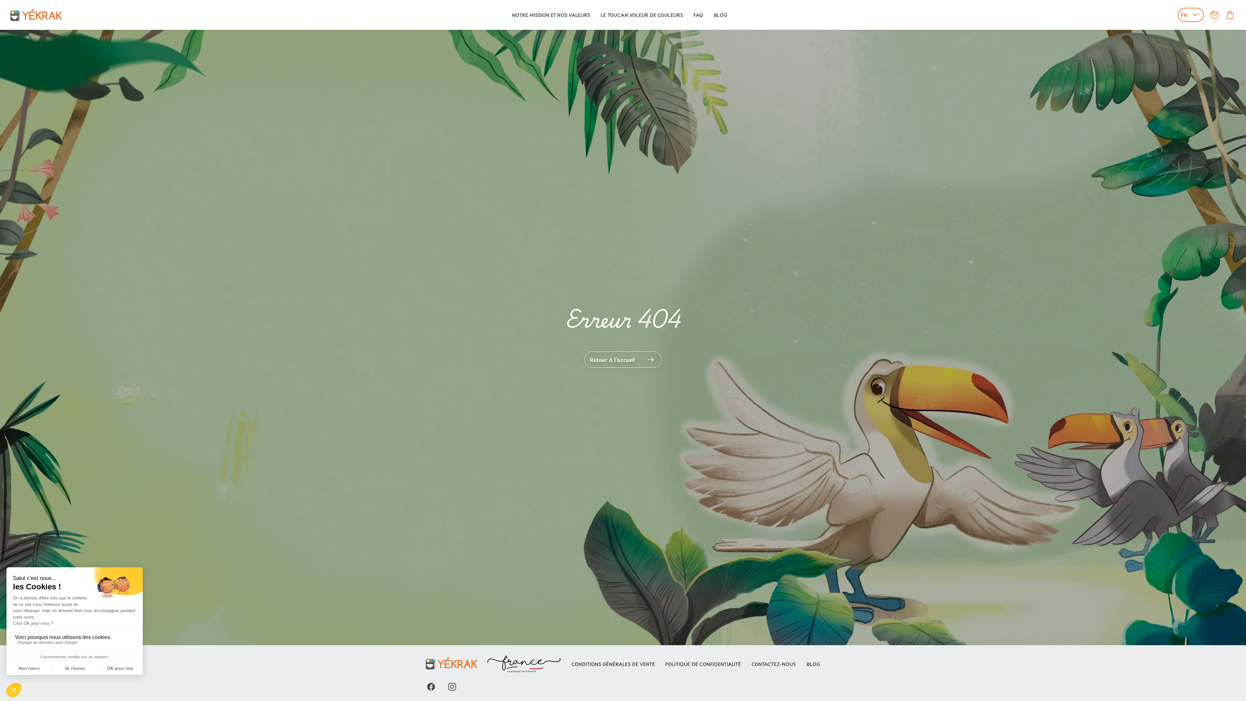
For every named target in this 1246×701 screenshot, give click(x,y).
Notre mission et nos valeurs (551, 15)
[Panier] (1230, 15)
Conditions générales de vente (613, 664)
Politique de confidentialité (703, 664)
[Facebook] (431, 687)
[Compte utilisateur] (1214, 15)
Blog (720, 15)
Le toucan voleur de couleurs (642, 15)
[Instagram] (452, 687)
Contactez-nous (773, 664)
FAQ (698, 15)
